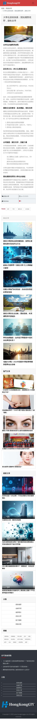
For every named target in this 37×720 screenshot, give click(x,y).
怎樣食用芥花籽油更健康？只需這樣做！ (16, 666)
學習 (14, 209)
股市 (25, 636)
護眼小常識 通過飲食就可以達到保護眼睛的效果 (17, 430)
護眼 (29, 636)
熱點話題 (18, 624)
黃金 (10, 642)
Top (32, 704)
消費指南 (6, 636)
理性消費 (19, 636)
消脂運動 (20, 642)
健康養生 (18, 612)
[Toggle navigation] (33, 3)
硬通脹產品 (27, 639)
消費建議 (13, 636)
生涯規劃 (27, 209)
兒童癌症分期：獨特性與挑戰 (11, 520)
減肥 (26, 642)
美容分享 (9, 8)
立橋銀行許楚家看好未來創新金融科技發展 (15, 448)
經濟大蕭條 (20, 639)
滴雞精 (14, 642)
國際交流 (20, 209)
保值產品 (13, 639)
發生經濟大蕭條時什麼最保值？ (12, 466)
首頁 (2, 8)
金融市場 (18, 608)
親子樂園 (18, 620)
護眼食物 (6, 639)
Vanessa (6, 201)
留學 (8, 209)
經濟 (5, 642)
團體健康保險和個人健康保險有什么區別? (16, 669)
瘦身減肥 (18, 604)
